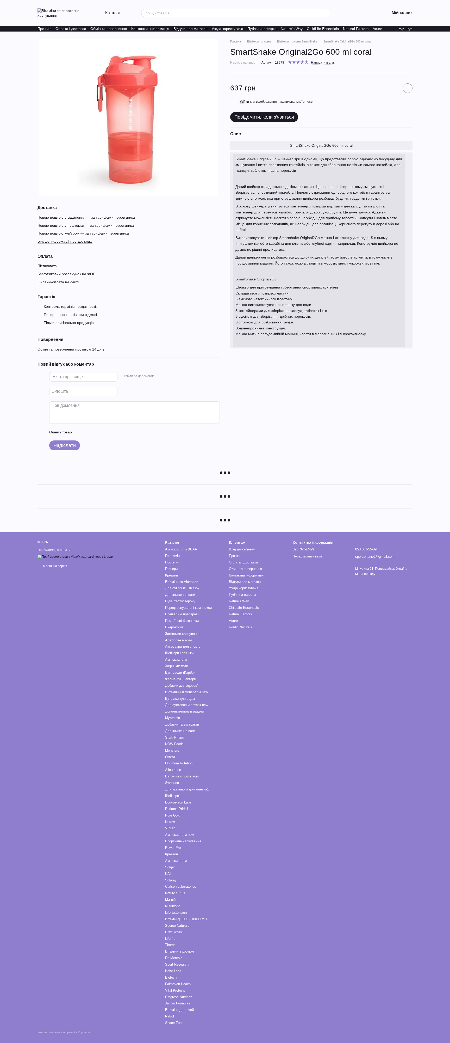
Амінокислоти (176, 659)
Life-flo (170, 939)
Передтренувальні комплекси (188, 608)
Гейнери (171, 569)
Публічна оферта (262, 29)
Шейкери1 (173, 796)
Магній (170, 899)
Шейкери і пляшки (179, 653)
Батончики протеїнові (182, 776)
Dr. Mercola (173, 958)
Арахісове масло (178, 640)
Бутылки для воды (180, 699)
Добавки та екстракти (182, 724)
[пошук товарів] (326, 13)
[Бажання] (345, 13)
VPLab (170, 828)
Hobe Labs (173, 971)
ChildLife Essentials (323, 29)
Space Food (174, 1023)
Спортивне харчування (183, 841)
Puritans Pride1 (176, 809)
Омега (170, 757)
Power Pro (173, 848)
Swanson (172, 783)
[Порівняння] (358, 13)
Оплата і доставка (70, 29)
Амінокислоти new (179, 835)
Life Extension (176, 913)
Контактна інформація (150, 29)
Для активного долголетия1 (187, 789)
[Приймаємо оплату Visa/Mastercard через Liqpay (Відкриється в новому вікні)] (76, 557)
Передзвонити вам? (307, 556)
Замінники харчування (182, 634)
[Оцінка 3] (97, 432)
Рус (410, 29)
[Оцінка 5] (114, 432)
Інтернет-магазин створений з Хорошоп (64, 1032)
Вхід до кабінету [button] (242, 549)
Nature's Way (292, 29)
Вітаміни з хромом (179, 951)
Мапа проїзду (365, 574)
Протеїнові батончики (182, 621)
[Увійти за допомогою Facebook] (160, 376)
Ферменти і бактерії (180, 679)
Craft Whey (173, 932)
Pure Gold (172, 815)
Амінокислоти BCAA (181, 549)
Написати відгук (322, 62)
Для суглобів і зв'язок (182, 588)
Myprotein (172, 718)
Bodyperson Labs (178, 802)
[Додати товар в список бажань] (408, 88)
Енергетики (174, 627)
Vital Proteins (175, 990)
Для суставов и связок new (186, 705)
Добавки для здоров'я (182, 686)
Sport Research (177, 964)
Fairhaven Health (178, 984)
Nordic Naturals (240, 627)
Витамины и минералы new (186, 692)
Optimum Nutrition (178, 763)
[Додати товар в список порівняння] (393, 88)
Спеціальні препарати (182, 614)
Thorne (170, 945)
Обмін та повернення (108, 29)
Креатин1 (172, 854)
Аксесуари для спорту (183, 646)
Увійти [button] (244, 101)
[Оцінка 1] (80, 432)
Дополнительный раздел (184, 711)
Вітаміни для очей (179, 1010)
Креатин (171, 575)
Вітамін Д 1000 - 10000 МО (186, 919)
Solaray (171, 880)
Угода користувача (227, 29)
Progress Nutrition (178, 997)
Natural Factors (355, 29)
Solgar (170, 867)
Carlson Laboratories (180, 886)
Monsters (172, 750)
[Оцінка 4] (105, 432)
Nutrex (170, 822)
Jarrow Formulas (177, 1003)
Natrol (169, 1016)
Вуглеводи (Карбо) (180, 672)
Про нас (44, 29)
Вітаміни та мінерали (181, 582)
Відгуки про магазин (190, 29)
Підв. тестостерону (180, 601)
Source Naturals (177, 926)
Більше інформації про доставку (65, 241)
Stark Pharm (174, 737)
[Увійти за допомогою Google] (168, 376)
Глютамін (172, 556)
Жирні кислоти (176, 666)
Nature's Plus (175, 893)
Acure (377, 29)
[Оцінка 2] (89, 432)
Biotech (171, 977)
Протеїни (172, 562)
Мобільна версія (54, 566)
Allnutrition (173, 770)
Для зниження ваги (180, 595)
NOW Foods (174, 744)
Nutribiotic (172, 906)
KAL (168, 874)
